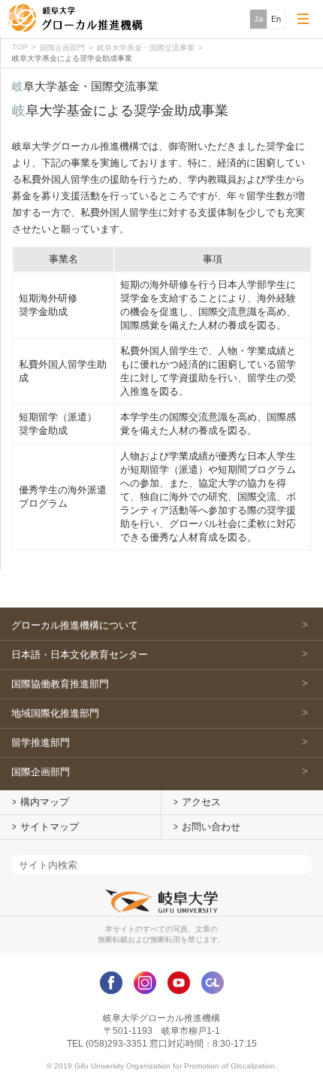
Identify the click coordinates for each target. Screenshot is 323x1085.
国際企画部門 (62, 48)
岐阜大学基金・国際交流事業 (146, 48)
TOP (20, 47)
